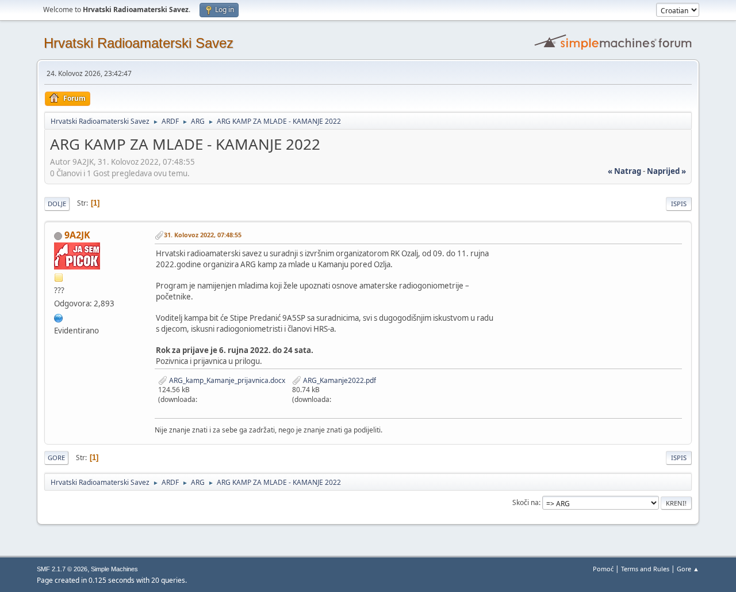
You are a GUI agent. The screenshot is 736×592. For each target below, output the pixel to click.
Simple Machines (114, 569)
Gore (56, 457)
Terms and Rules (645, 568)
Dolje (57, 203)
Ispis (679, 203)
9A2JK (77, 235)
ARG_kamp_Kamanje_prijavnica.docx (226, 380)
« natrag (624, 171)
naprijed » (666, 171)
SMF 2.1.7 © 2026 (62, 569)
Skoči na (525, 502)
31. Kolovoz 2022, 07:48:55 (202, 234)
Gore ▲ (688, 568)
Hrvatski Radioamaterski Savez (138, 43)
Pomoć (603, 568)
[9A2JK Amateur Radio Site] (58, 317)
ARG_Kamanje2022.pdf (338, 380)
